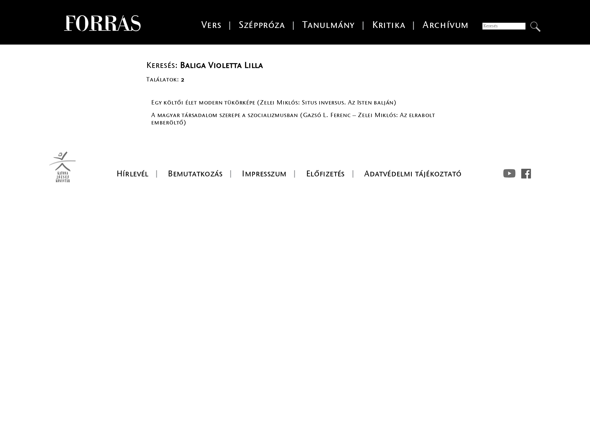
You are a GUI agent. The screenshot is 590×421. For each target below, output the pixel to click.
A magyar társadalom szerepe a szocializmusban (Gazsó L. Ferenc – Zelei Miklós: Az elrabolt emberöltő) (293, 118)
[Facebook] (526, 174)
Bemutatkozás (195, 173)
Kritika (388, 25)
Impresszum (264, 173)
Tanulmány (328, 25)
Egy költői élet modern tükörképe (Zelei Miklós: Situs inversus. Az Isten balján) (274, 102)
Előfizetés (325, 173)
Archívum (446, 25)
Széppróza (262, 25)
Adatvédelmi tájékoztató (413, 173)
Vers (211, 25)
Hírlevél (132, 173)
